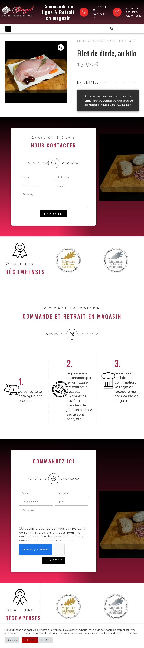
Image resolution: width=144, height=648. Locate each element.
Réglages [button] (12, 640)
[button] (8, 29)
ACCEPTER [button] (29, 640)
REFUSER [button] (46, 640)
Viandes (92, 41)
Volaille (104, 41)
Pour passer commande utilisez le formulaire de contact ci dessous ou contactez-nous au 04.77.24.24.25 (108, 101)
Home (81, 41)
